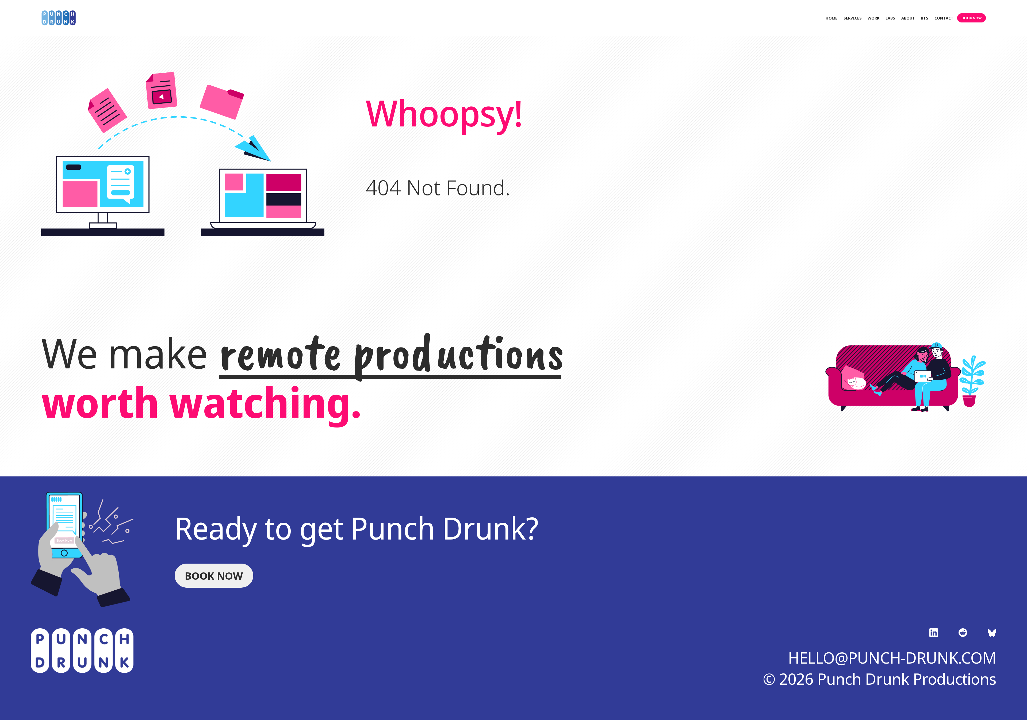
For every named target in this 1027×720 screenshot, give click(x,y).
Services (853, 18)
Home (831, 18)
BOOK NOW (971, 18)
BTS (924, 18)
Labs (890, 18)
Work (873, 18)
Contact (943, 18)
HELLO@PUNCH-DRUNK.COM (892, 657)
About (908, 18)
